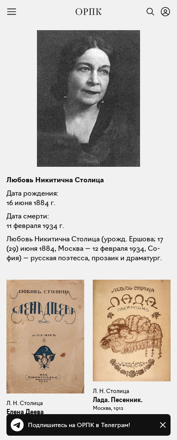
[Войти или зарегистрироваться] (165, 11)
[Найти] (148, 11)
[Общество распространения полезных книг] (88, 11)
